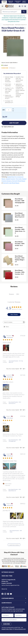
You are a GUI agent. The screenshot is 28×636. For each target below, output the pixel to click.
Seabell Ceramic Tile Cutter (14, 179)
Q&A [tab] (17, 294)
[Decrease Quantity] (13, 111)
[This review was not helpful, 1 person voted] (23, 448)
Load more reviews (14, 545)
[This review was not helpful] (23, 538)
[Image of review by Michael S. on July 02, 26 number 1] (6, 348)
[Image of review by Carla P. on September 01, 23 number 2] (13, 466)
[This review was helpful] (20, 497)
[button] (4, 1)
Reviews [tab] (11, 294)
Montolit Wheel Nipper (18, 181)
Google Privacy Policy (7, 629)
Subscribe (6, 624)
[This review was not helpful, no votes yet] (23, 369)
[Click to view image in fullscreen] (14, 46)
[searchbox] (12, 322)
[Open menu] (2, 6)
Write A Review (14, 314)
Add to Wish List (9, 127)
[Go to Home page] (9, 6)
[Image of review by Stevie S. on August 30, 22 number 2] (13, 516)
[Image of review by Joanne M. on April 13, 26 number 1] (6, 387)
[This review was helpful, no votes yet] (20, 410)
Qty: (3, 110)
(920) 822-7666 (7, 576)
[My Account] (19, 6)
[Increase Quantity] (13, 109)
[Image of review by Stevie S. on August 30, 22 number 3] (20, 516)
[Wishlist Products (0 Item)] (22, 6)
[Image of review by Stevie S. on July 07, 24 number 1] (6, 428)
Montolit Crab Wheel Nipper (11, 183)
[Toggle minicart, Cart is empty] (25, 6)
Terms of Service (19, 629)
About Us (4, 589)
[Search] (23, 11)
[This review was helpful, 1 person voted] (20, 369)
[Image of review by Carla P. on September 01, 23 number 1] (6, 466)
